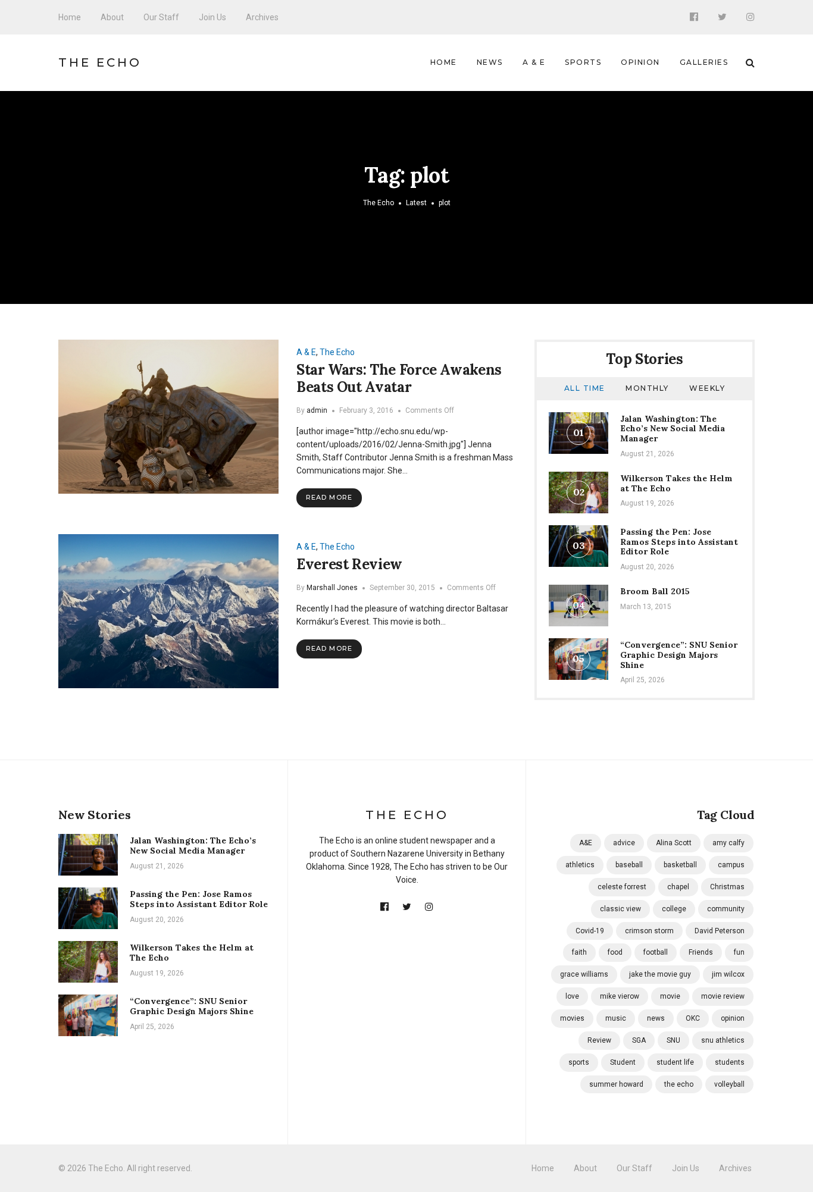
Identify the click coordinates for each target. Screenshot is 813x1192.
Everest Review (349, 564)
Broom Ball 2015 (655, 591)
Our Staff (161, 17)
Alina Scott (674, 843)
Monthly (647, 388)
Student (623, 1062)
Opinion (640, 62)
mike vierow (619, 996)
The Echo (100, 62)
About (112, 17)
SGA (639, 1040)
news (656, 1018)
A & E (534, 62)
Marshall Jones (332, 588)
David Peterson (720, 931)
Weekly (707, 388)
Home (69, 17)
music (615, 1018)
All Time (584, 388)
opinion (733, 1018)
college (674, 909)
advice (624, 843)
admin (317, 410)
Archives (262, 17)
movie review (723, 996)
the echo (678, 1084)
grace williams (584, 974)
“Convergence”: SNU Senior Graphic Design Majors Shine (678, 654)
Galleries (704, 62)
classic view (620, 909)
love (572, 996)
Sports (583, 62)
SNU (673, 1040)
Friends (701, 952)
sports (578, 1062)
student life (675, 1062)
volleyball (729, 1084)
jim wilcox (728, 974)
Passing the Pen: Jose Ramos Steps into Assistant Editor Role (679, 541)
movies (572, 1018)
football (655, 952)
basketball (680, 865)
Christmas (727, 887)
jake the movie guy (660, 974)
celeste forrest (622, 887)
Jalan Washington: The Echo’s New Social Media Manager (672, 428)
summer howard (616, 1084)
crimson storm (649, 931)
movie (670, 996)
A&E (585, 843)
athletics (580, 865)
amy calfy (728, 843)
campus (731, 865)
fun (739, 952)
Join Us (212, 17)
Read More (329, 497)
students (730, 1062)
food (615, 952)
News (490, 62)
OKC (693, 1018)
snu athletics (723, 1040)
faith (579, 952)
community (726, 909)
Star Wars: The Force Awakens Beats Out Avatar (399, 378)
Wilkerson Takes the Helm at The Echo (676, 483)
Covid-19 (590, 931)
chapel (678, 887)
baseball (629, 865)
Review (599, 1040)
